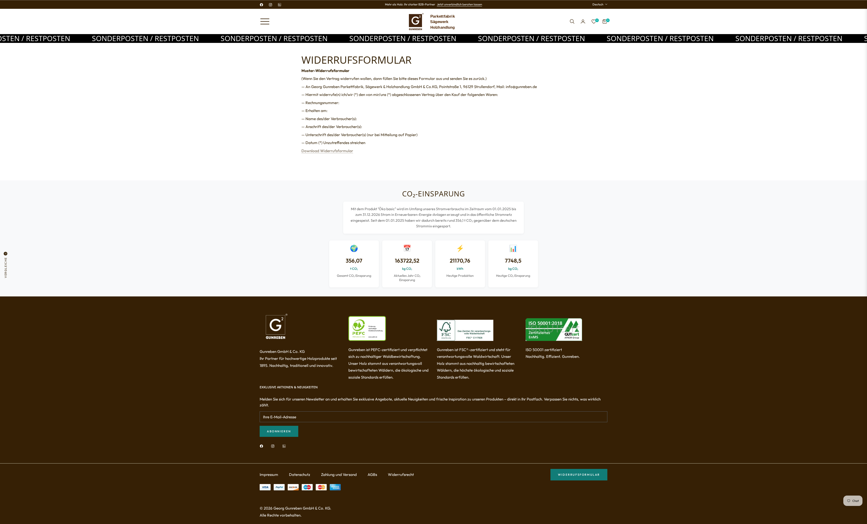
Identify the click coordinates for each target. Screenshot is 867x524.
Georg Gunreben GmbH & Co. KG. (302, 508)
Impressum (269, 474)
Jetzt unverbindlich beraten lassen (459, 4)
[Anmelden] (583, 21)
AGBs (372, 474)
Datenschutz (299, 474)
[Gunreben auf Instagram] (274, 445)
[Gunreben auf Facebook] (263, 445)
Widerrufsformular (579, 474)
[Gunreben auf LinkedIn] (285, 445)
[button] (572, 21)
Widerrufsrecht (401, 474)
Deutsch (597, 4)
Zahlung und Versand (339, 474)
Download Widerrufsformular (327, 150)
